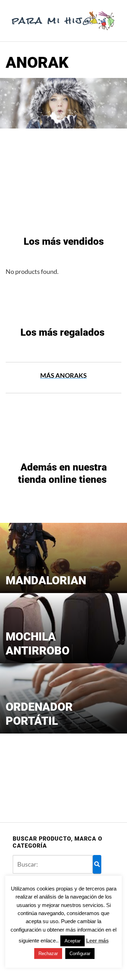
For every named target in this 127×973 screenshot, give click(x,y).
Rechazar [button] (48, 953)
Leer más (97, 941)
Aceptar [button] (72, 941)
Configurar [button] (79, 953)
